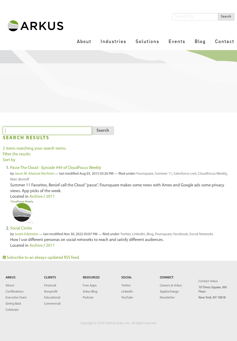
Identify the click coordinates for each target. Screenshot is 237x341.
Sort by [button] (9, 160)
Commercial (52, 303)
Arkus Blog (90, 291)
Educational (52, 297)
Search (226, 16)
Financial (50, 285)
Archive (36, 197)
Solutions (147, 41)
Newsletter (167, 297)
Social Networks (201, 234)
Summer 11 (163, 174)
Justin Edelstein (26, 234)
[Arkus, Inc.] (38, 25)
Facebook (180, 234)
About (84, 41)
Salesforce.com (184, 174)
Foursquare (144, 174)
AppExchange (169, 291)
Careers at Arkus (171, 285)
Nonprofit (51, 291)
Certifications (15, 291)
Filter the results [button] (17, 154)
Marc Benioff (19, 179)
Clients (50, 277)
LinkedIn (138, 234)
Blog (200, 41)
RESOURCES (91, 277)
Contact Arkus (208, 281)
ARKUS (10, 277)
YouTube (127, 297)
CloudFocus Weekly (212, 174)
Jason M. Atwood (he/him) (34, 174)
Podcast (88, 297)
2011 (50, 197)
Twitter (125, 234)
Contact (224, 41)
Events (176, 41)
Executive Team (16, 297)
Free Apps (90, 285)
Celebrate (12, 309)
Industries (113, 41)
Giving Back (13, 303)
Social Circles (21, 228)
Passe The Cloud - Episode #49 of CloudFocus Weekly (55, 168)
